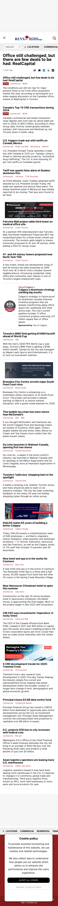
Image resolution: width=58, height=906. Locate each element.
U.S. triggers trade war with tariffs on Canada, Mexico (25, 142)
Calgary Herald (21, 529)
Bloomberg (35, 146)
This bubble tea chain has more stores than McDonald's (26, 413)
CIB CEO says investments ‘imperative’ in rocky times (28, 614)
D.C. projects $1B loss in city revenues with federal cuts (26, 731)
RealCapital (20, 99)
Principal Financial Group (16, 707)
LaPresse (19, 176)
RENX (25, 83)
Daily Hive (19, 564)
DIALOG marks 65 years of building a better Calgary (25, 524)
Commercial (15, 83)
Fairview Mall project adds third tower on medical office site (28, 223)
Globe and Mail (21, 146)
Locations (33, 47)
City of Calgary (26, 287)
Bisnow (45, 146)
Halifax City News (23, 766)
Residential (43, 831)
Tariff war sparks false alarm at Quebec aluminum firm (26, 172)
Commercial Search (23, 703)
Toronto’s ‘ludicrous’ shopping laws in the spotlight (28, 476)
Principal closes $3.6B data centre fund (27, 699)
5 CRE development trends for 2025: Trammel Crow (25, 665)
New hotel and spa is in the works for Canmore (25, 560)
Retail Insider (20, 388)
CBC (17, 339)
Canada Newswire (23, 450)
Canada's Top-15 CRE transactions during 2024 (28, 109)
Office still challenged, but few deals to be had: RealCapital (28, 79)
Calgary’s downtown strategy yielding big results (36, 291)
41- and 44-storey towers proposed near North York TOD (28, 255)
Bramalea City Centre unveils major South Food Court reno (28, 383)
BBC (23, 418)
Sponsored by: (25, 325)
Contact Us (32, 902)
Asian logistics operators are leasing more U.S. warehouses (28, 761)
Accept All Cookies (28, 880)
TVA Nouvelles (31, 176)
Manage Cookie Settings (28, 887)
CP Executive (21, 670)
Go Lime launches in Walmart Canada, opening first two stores (26, 446)
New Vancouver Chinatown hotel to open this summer (28, 587)
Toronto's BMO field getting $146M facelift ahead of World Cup (29, 335)
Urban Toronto (21, 227)
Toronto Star (20, 481)
